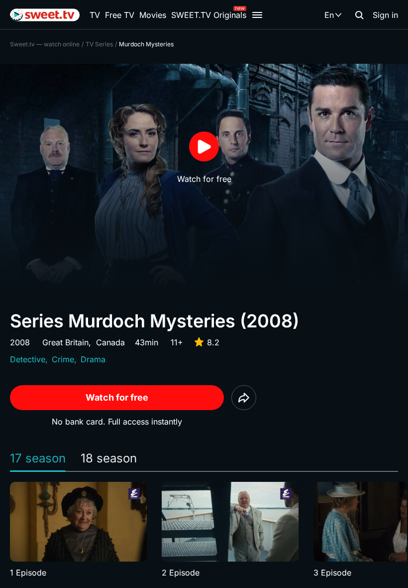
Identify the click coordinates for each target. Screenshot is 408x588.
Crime (63, 359)
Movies (152, 15)
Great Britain (65, 342)
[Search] (359, 15)
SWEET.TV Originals (208, 15)
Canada (110, 342)
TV (95, 15)
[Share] (243, 397)
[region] (204, 530)
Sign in (385, 15)
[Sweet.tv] (45, 14)
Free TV (119, 15)
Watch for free (117, 397)
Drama (93, 359)
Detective (27, 359)
